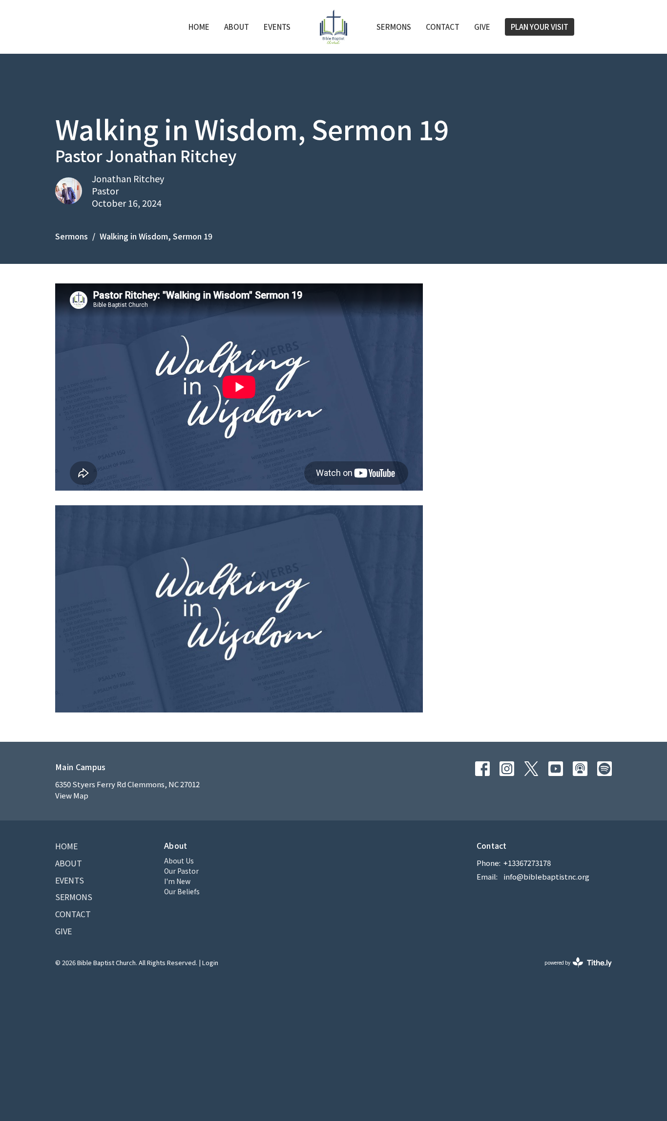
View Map (71, 795)
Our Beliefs (182, 891)
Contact (442, 27)
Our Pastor (181, 871)
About (236, 27)
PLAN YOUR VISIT (539, 27)
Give (482, 27)
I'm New (177, 881)
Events (277, 27)
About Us (179, 860)
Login (210, 962)
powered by (573, 970)
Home (198, 27)
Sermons (393, 27)
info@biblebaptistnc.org (546, 876)
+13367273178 (527, 863)
